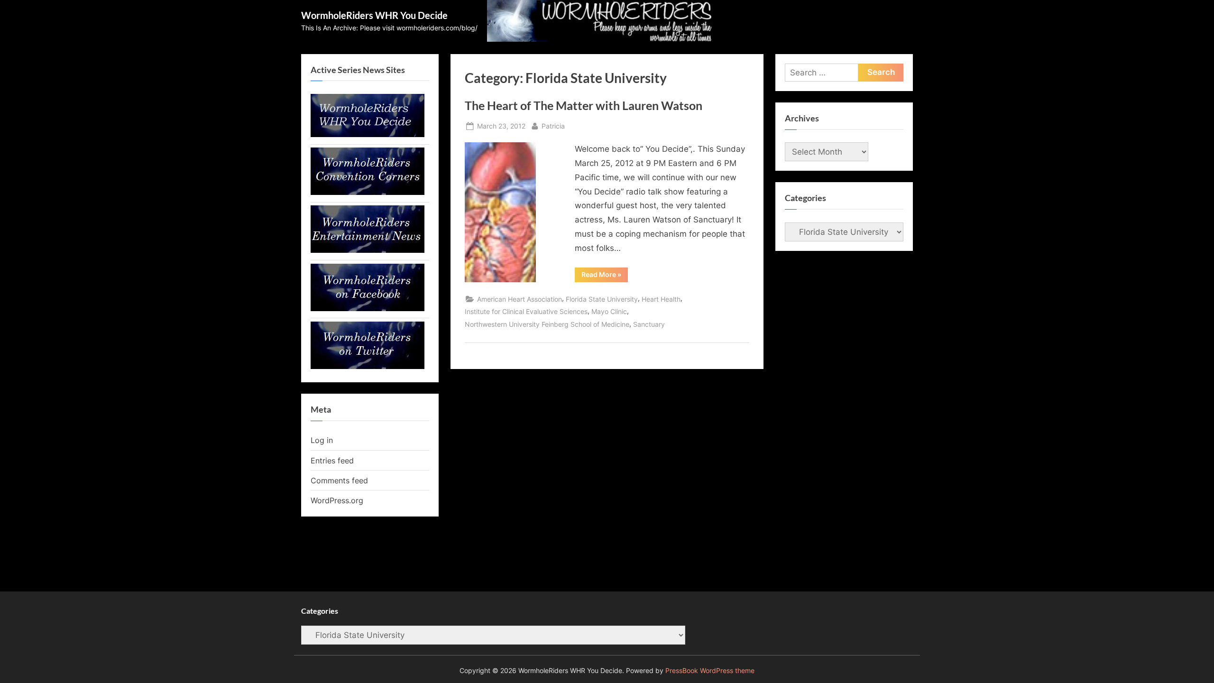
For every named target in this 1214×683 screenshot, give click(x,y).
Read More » (604, 276)
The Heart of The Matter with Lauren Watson (583, 105)
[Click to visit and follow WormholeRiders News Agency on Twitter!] (367, 366)
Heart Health (661, 299)
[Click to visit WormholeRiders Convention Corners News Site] (367, 192)
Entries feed (332, 460)
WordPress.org (337, 500)
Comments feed (339, 480)
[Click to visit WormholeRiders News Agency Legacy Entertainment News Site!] (367, 250)
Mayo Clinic (609, 311)
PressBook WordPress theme (709, 670)
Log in (322, 440)
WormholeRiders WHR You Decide (374, 15)
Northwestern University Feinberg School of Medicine (547, 324)
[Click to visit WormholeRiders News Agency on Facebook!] (367, 308)
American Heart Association (519, 299)
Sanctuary (649, 324)
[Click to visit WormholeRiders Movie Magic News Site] (367, 134)
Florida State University (602, 299)
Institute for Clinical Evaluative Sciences (526, 311)
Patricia (553, 125)
